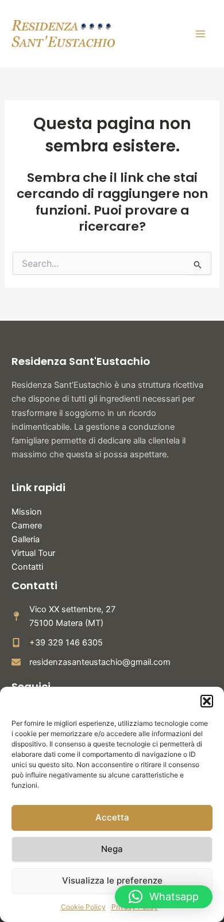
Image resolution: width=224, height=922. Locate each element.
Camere (26, 525)
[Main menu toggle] (200, 34)
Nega (112, 848)
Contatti (27, 567)
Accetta (112, 817)
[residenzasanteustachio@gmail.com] (91, 662)
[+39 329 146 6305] (57, 642)
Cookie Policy (83, 906)
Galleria (25, 539)
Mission (26, 512)
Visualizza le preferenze (112, 880)
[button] (207, 701)
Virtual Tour (33, 553)
